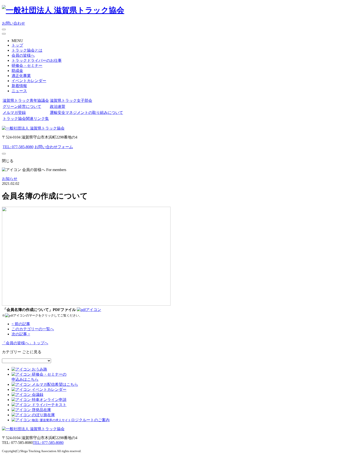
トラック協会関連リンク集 (26, 119)
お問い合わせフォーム (53, 147)
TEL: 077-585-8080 (18, 147)
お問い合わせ (13, 23)
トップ (17, 45)
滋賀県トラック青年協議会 (26, 100)
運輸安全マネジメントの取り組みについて (86, 112)
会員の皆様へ (23, 55)
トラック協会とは (27, 50)
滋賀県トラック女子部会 (71, 100)
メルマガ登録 (14, 112)
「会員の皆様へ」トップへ (25, 343)
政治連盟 (57, 106)
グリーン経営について (22, 106)
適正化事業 (21, 76)
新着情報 (19, 86)
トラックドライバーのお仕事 (37, 60)
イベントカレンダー (29, 81)
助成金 (17, 71)
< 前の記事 (21, 324)
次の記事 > (21, 334)
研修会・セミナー (27, 65)
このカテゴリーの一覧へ (33, 329)
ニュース (19, 91)
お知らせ (9, 179)
